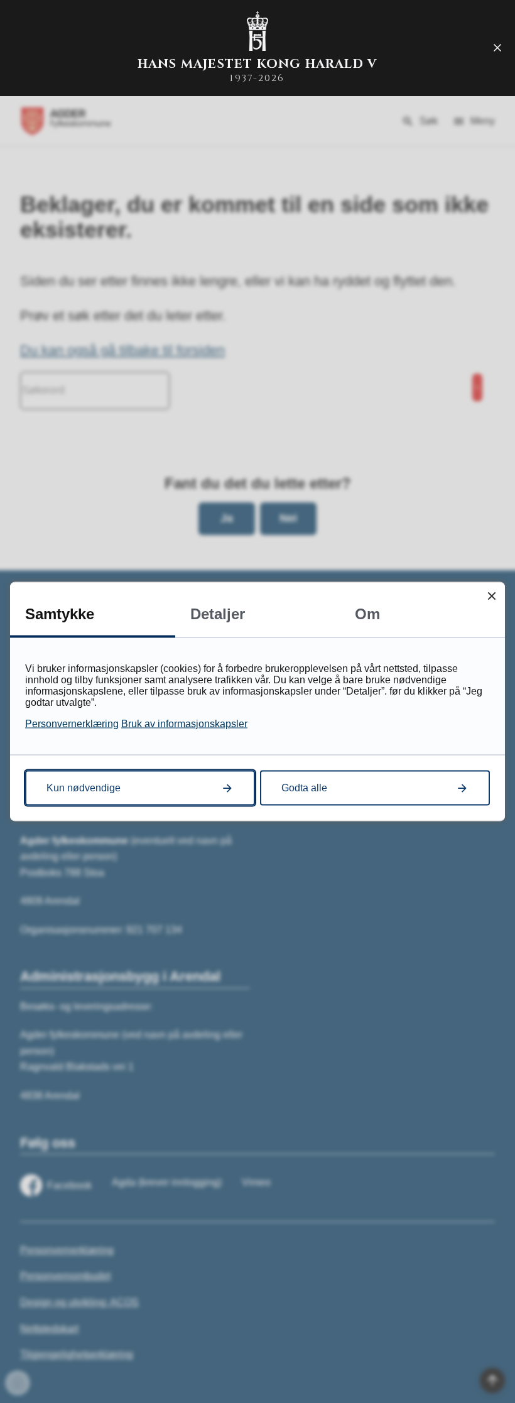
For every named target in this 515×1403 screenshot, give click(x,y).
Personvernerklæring (72, 723)
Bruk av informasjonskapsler (184, 723)
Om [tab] (367, 613)
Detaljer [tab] (217, 613)
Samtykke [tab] (59, 613)
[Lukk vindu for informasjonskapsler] (491, 596)
